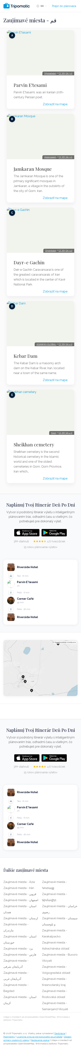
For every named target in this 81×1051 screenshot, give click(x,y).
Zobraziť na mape (55, 104)
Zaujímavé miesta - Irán (18, 888)
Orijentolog (50, 250)
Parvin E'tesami (30, 85)
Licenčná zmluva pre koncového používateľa (39, 1036)
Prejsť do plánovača (64, 6)
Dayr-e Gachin (29, 262)
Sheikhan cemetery (34, 444)
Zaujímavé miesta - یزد (18, 948)
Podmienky (9, 1036)
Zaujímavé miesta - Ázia (19, 882)
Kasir (53, 433)
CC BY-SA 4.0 (65, 344)
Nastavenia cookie (40, 1040)
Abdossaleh (50, 157)
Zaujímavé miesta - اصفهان (20, 900)
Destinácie (59, 1033)
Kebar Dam (25, 356)
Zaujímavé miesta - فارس (19, 954)
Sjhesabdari (50, 73)
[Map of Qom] (40, 668)
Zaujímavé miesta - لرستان (20, 918)
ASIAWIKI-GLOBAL (46, 344)
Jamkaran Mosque (33, 169)
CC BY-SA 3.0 (65, 73)
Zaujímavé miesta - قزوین (19, 894)
